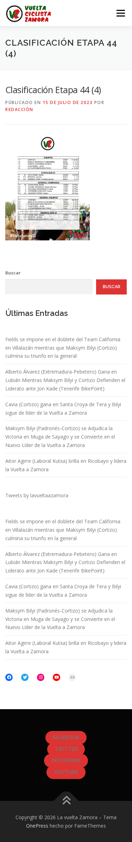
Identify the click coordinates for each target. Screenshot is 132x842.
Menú (120, 13)
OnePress (37, 825)
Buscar (13, 273)
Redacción (19, 109)
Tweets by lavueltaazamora (36, 495)
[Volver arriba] (66, 800)
